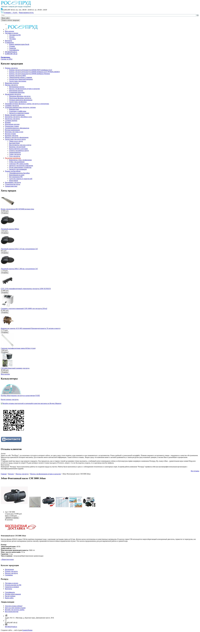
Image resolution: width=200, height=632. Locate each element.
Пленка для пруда (11, 68)
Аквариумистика (11, 186)
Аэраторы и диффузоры (17, 111)
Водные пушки (10, 134)
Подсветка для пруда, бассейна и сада (18, 117)
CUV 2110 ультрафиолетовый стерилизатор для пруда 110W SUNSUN (26, 288)
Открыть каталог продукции (10, 20)
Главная (3, 474)
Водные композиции (12, 130)
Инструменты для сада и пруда (20, 145)
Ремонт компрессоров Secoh (19, 44)
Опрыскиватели (15, 152)
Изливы (8, 122)
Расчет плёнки (10, 596)
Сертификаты (14, 50)
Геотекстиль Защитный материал (21, 79)
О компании (9, 42)
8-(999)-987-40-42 (11, 54)
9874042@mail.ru (11, 52)
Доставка (12, 39)
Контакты (8, 40)
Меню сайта (5, 18)
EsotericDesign (27, 630)
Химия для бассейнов (12, 171)
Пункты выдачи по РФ (13, 585)
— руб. (11, 12)
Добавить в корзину (12, 518)
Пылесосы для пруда (12, 119)
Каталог (11, 474)
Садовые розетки (11, 120)
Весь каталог (9, 31)
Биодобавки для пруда (13, 182)
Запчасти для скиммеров (18, 169)
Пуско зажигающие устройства (20, 167)
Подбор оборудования (13, 594)
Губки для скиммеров (16, 162)
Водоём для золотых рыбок (14, 610)
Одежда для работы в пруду (19, 150)
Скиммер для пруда (12, 105)
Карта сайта (9, 598)
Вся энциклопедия (11, 611)
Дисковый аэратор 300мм (10, 229)
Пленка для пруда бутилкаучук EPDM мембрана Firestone (29, 74)
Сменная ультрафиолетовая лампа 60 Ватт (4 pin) (18, 348)
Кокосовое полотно (12, 83)
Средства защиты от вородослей (20, 179)
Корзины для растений (17, 147)
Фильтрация (9, 569)
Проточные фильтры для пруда (20, 98)
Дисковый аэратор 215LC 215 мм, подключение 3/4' (19, 249)
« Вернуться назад (7, 559)
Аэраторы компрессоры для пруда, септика (20, 107)
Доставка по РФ (15, 35)
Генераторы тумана (12, 126)
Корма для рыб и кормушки (15, 115)
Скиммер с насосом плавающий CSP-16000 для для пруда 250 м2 (24, 308)
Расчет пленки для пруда (9, 399)
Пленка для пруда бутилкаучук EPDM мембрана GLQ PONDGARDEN (34, 72)
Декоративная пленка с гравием (20, 77)
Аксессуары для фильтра (18, 102)
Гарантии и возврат (12, 587)
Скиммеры (9, 575)
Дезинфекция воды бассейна (19, 173)
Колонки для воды (11, 135)
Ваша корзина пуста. (26, 12)
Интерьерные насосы (16, 87)
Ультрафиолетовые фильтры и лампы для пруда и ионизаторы (27, 104)
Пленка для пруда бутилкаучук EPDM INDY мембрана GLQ (30, 70)
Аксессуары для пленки (17, 81)
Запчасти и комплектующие (19, 113)
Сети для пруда (14, 156)
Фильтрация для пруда (13, 94)
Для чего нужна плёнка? (13, 606)
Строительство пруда (12, 184)
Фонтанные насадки (12, 124)
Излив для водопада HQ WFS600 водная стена (17, 209)
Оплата (11, 37)
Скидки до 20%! (6, 58)
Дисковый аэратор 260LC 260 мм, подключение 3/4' (19, 269)
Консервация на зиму (16, 175)
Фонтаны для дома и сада (14, 132)
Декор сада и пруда (16, 141)
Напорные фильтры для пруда (19, 96)
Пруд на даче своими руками (15, 608)
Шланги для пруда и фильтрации (16, 137)
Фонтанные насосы (16, 90)
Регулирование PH (15, 177)
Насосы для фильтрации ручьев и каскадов (24, 89)
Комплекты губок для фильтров (20, 160)
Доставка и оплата (11, 33)
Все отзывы (195, 471)
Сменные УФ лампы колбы (19, 164)
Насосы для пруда (11, 85)
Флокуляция (13, 180)
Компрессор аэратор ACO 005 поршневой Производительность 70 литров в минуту (31, 328)
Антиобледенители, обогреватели (17, 128)
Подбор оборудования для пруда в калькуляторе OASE (20, 395)
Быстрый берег (14, 143)
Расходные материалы (13, 158)
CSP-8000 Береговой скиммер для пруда (15, 368)
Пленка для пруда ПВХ (17, 75)
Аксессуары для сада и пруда (15, 139)
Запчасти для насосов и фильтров (21, 165)
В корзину (5, 213)
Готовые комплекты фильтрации (20, 100)
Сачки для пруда (15, 154)
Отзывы (12, 46)
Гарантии (12, 48)
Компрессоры (14, 109)
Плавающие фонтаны (16, 92)
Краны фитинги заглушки (18, 149)
